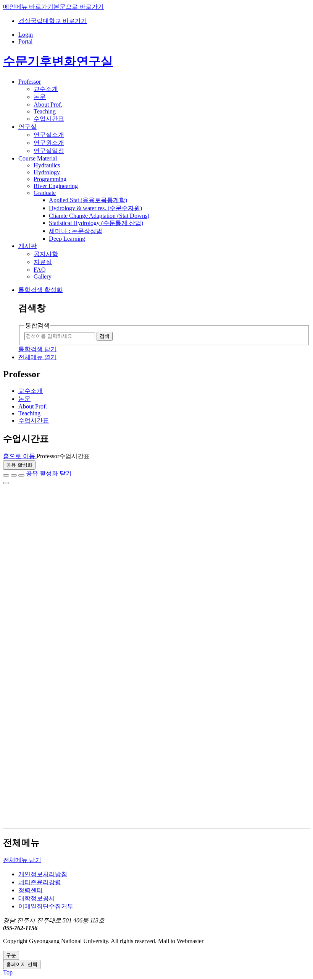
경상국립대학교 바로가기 (52, 21)
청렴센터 (30, 890)
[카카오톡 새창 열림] (21, 475)
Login (25, 34)
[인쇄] (6, 483)
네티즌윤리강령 (39, 882)
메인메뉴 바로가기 (28, 6)
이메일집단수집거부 (45, 906)
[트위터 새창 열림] (14, 475)
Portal (25, 41)
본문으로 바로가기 (78, 6)
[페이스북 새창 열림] (6, 475)
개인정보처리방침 (42, 874)
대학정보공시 (36, 898)
